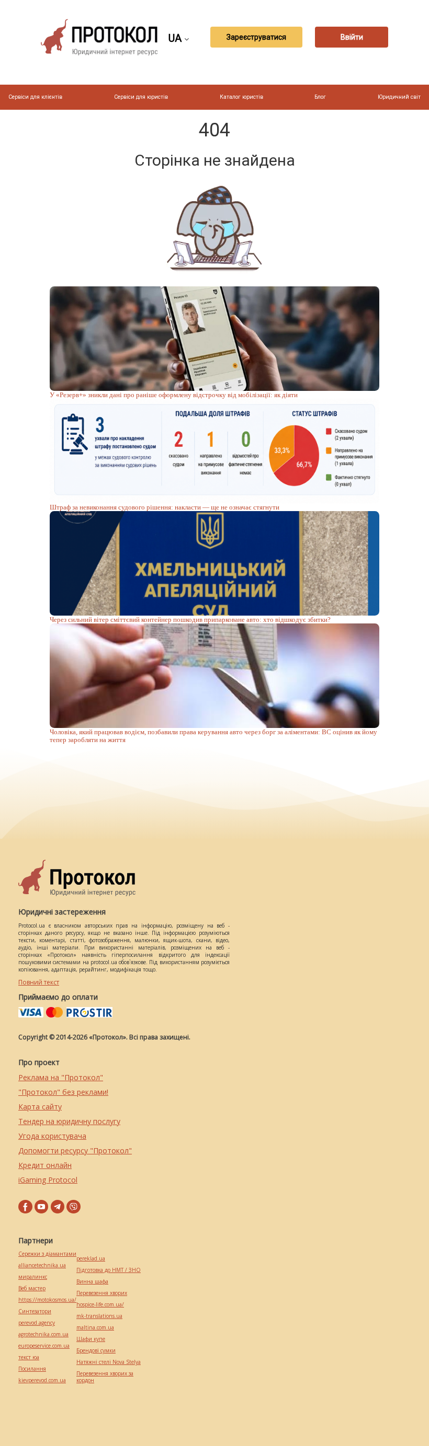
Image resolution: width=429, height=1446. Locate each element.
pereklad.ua (90, 1258)
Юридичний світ (399, 97)
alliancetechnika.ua (42, 1265)
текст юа (28, 1357)
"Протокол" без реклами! (63, 1092)
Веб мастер (32, 1288)
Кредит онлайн (45, 1165)
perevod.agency (36, 1323)
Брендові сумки (96, 1350)
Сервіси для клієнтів (35, 97)
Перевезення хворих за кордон (104, 1377)
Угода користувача (52, 1136)
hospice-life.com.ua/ (100, 1304)
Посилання (32, 1369)
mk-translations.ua (99, 1316)
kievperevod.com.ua (42, 1380)
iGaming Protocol (47, 1180)
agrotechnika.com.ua (43, 1334)
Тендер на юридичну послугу (69, 1121)
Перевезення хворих (101, 1293)
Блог (320, 97)
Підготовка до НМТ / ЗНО (108, 1270)
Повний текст (38, 982)
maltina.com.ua (95, 1327)
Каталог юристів (241, 97)
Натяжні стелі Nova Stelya (108, 1362)
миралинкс (32, 1277)
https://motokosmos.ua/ (47, 1300)
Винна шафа (92, 1281)
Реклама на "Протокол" (60, 1077)
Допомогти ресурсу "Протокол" (75, 1150)
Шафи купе (90, 1339)
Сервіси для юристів (141, 97)
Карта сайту (40, 1107)
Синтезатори (34, 1311)
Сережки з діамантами (47, 1254)
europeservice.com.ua (44, 1346)
